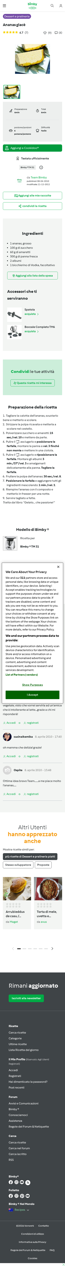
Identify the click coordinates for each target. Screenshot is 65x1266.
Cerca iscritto (18, 1154)
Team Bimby (39, 177)
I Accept (32, 694)
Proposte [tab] (43, 865)
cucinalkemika (23, 736)
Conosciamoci (18, 1115)
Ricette (13, 1026)
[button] (4, 5)
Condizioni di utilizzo (32, 1233)
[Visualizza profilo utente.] (19, 180)
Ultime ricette (18, 1044)
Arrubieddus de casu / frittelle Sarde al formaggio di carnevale (17, 914)
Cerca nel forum (19, 1148)
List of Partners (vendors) (22, 674)
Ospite (18, 770)
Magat (14, 921)
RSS (11, 1160)
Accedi (13, 1070)
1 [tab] (19, 948)
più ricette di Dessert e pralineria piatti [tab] (30, 856)
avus (44, 921)
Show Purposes (32, 684)
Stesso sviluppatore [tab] (18, 865)
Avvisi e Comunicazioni (23, 1103)
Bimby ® (14, 1109)
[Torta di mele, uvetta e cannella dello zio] (48, 888)
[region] (32, 633)
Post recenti (16, 1087)
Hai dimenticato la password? (28, 1081)
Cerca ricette (17, 1032)
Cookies (32, 1258)
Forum (13, 1097)
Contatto (43, 1225)
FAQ (52, 1250)
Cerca (12, 1136)
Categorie (15, 1038)
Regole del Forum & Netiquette (29, 1126)
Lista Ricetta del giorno (24, 1050)
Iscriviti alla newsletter (26, 998)
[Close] (58, 567)
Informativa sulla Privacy (32, 1242)
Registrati (15, 1076)
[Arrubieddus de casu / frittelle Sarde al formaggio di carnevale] (17, 888)
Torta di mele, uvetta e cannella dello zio (47, 914)
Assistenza (15, 1120)
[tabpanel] (32, 914)
